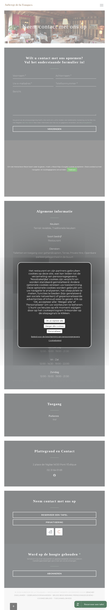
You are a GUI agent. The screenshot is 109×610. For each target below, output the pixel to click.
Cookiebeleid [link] (55, 340)
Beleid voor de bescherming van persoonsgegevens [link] (55, 336)
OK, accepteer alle (54, 321)
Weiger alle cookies (54, 326)
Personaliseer (54, 331)
